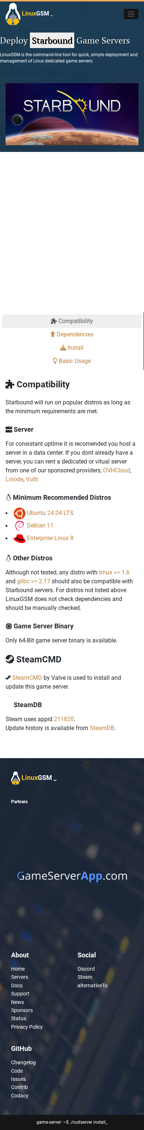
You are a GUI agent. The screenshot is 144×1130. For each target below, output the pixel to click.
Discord (86, 969)
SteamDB (102, 728)
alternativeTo (92, 985)
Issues (18, 1079)
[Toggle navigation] (131, 14)
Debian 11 (40, 525)
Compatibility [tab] (75, 321)
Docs (17, 985)
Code (17, 1071)
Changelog (23, 1062)
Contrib (19, 1087)
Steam (85, 977)
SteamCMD (27, 677)
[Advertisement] (72, 236)
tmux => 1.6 (114, 572)
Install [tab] (74, 347)
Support (20, 994)
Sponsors (22, 1010)
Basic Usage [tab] (74, 360)
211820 (64, 719)
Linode (14, 479)
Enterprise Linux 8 (50, 538)
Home (18, 969)
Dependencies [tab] (74, 334)
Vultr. (32, 479)
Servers (19, 977)
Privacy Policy (27, 1027)
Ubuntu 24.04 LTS (50, 513)
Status (18, 1018)
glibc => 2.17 (33, 581)
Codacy (19, 1096)
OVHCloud (116, 470)
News (17, 1002)
